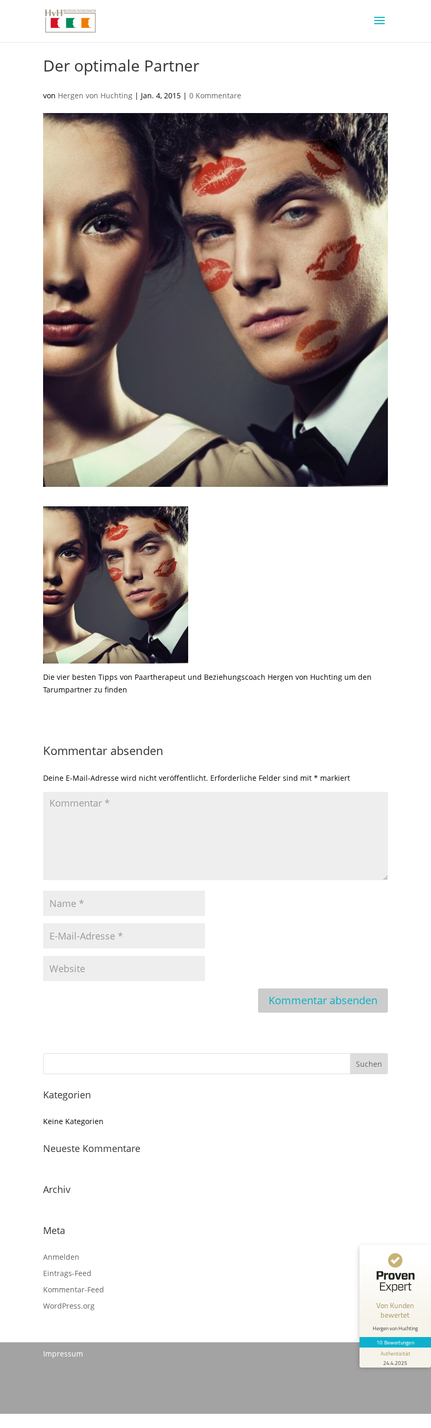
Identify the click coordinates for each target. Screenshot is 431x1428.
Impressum (63, 1354)
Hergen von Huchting (95, 95)
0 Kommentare (215, 95)
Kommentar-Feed (73, 1289)
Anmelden (61, 1257)
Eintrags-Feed (67, 1273)
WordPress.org (69, 1306)
